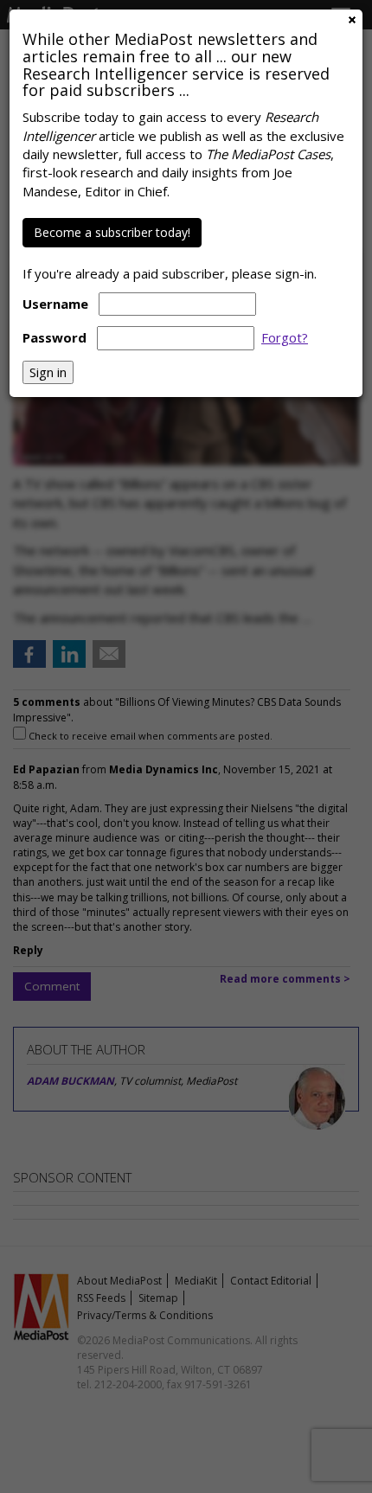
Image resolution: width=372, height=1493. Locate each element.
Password (54, 337)
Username (55, 303)
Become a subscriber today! (112, 232)
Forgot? (284, 337)
